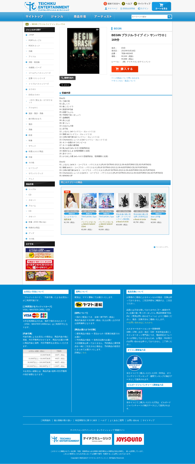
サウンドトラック (36, 173)
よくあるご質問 (117, 420)
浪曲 (30, 129)
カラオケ (32, 89)
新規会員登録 (129, 8)
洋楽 (30, 157)
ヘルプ (127, 3)
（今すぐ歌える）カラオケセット (40, 101)
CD (30, 195)
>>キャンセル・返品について (124, 81)
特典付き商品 (34, 228)
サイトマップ (142, 3)
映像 (30, 140)
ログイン (144, 8)
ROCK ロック (34, 46)
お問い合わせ (133, 420)
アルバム (32, 206)
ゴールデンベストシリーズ (40, 73)
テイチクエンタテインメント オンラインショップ (46, 6)
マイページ (112, 8)
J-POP (31, 35)
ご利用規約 (45, 420)
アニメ (31, 179)
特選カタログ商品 (36, 151)
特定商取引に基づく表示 (86, 420)
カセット (32, 200)
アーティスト (103, 16)
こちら (84, 352)
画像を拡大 (67, 78)
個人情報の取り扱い (63, 420)
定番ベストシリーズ (37, 78)
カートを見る (161, 6)
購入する (125, 69)
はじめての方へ (112, 3)
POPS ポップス (35, 40)
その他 (31, 163)
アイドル (32, 56)
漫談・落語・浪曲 (36, 113)
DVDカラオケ (34, 95)
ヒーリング (33, 168)
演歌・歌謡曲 (34, 62)
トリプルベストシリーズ (39, 84)
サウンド (32, 146)
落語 (30, 124)
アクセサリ (33, 108)
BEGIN (118, 28)
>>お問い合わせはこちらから (139, 322)
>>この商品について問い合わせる (125, 78)
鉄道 (30, 135)
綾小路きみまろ (35, 119)
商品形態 (80, 16)
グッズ (31, 233)
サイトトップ (34, 16)
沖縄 (30, 51)
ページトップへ (161, 247)
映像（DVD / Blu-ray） (38, 222)
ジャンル (57, 16)
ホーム (27, 24)
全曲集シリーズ (35, 67)
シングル (32, 189)
